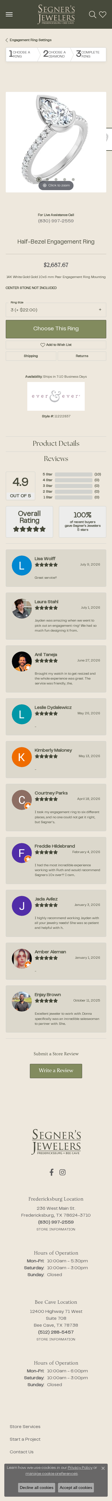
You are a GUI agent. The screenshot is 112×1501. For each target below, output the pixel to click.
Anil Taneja (46, 655)
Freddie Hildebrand (55, 846)
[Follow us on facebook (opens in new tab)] (51, 1172)
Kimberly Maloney (53, 750)
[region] (56, 142)
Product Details (56, 444)
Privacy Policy (80, 1468)
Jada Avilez (46, 899)
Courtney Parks (51, 793)
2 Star (48, 491)
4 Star (48, 480)
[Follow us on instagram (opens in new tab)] (62, 1172)
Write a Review (56, 1071)
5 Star (48, 474)
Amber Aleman (50, 952)
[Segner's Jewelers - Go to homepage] (56, 1142)
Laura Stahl (46, 602)
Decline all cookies (36, 1487)
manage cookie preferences (52, 1474)
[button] (92, 14)
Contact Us (22, 1452)
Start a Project (25, 1440)
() (98, 474)
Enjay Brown (48, 995)
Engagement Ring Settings (30, 40)
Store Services (25, 1427)
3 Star (48, 486)
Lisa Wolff (45, 559)
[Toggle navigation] (9, 14)
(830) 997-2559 (56, 221)
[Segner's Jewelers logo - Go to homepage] (56, 14)
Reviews (56, 459)
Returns (82, 356)
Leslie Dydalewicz (53, 708)
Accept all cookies (76, 1487)
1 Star (48, 497)
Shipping (31, 356)
